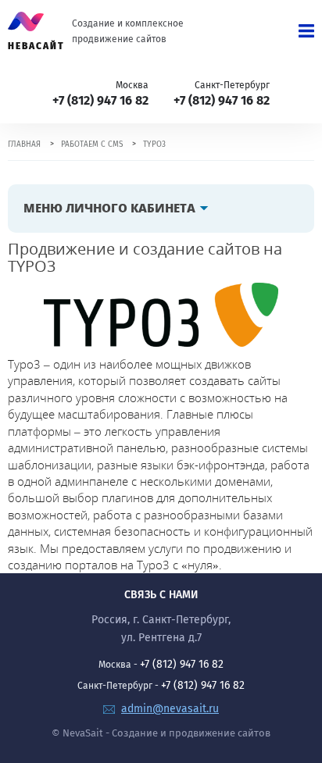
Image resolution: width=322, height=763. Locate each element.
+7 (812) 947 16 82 (100, 100)
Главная (24, 144)
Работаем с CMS (92, 144)
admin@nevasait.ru (170, 708)
